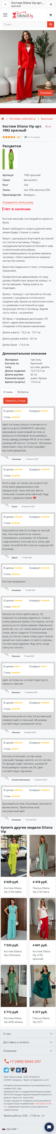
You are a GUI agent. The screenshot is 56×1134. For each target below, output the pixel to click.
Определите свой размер (17, 202)
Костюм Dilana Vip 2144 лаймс (13, 889)
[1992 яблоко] (10, 159)
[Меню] (5, 15)
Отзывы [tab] (8, 392)
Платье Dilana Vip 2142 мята (41, 889)
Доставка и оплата (16, 1042)
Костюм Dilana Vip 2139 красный (41, 955)
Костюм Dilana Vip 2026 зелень (13, 1020)
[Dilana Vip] (48, 126)
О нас (7, 1034)
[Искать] (50, 24)
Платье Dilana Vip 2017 (41, 1020)
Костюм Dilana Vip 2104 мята (12, 953)
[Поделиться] (50, 4)
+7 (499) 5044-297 (25, 1061)
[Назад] (5, 4)
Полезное (9, 1051)
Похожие (45, 92)
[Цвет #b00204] (28, 111)
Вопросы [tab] (23, 392)
